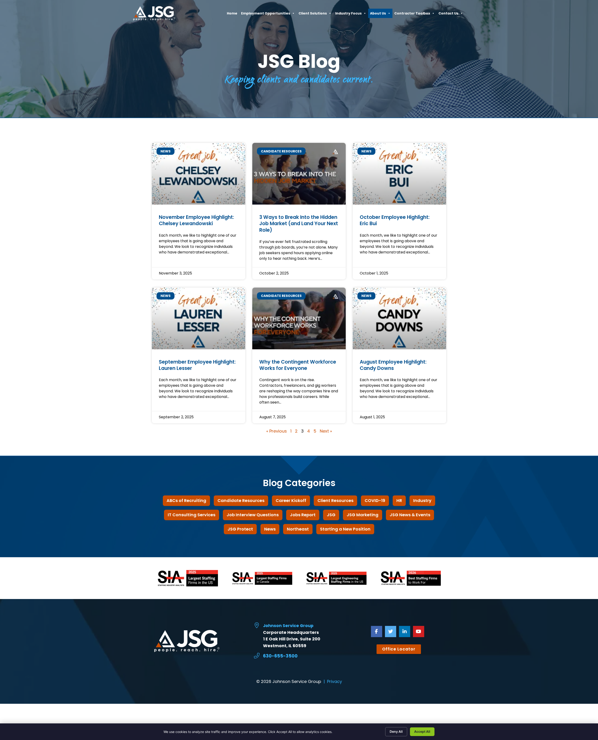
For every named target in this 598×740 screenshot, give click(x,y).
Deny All (396, 731)
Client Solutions (313, 14)
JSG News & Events (410, 515)
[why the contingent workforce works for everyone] (299, 318)
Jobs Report (303, 515)
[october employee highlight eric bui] (399, 174)
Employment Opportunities (265, 14)
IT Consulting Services (191, 515)
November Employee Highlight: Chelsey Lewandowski (196, 220)
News (270, 529)
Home (232, 14)
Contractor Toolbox (412, 14)
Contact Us (448, 14)
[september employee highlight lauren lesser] (198, 318)
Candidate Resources (240, 500)
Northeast (298, 529)
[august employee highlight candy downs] (399, 318)
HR (399, 500)
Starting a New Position (345, 529)
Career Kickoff (291, 500)
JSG (331, 515)
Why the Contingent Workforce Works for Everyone (297, 365)
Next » (326, 431)
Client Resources (335, 500)
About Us (378, 14)
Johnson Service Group (288, 625)
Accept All (422, 731)
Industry (422, 500)
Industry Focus (348, 14)
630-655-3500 (280, 656)
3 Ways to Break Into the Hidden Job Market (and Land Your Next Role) (298, 223)
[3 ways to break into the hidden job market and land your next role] (299, 174)
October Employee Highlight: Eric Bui (395, 220)
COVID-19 (375, 500)
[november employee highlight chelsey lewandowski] (198, 174)
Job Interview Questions (253, 515)
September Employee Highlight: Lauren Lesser (197, 365)
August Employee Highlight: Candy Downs (393, 365)
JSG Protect (240, 529)
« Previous (276, 431)
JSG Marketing (362, 515)
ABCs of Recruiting (186, 500)
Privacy (334, 681)
